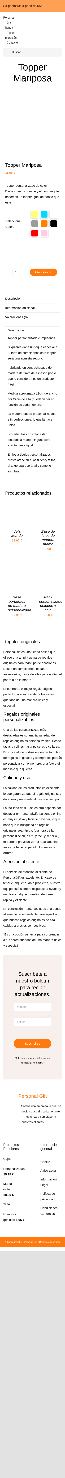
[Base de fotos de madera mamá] (48, 503)
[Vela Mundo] (17, 503)
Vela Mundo (17, 533)
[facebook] (30, 1132)
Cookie (45, 1162)
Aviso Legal (48, 1170)
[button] (34, 214)
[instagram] (35, 1132)
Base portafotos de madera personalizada (19, 603)
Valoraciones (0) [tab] (16, 317)
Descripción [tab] (13, 298)
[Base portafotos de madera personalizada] (17, 569)
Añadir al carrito (43, 272)
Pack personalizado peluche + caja (50, 603)
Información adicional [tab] (20, 308)
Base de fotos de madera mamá (48, 537)
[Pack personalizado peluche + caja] (48, 569)
